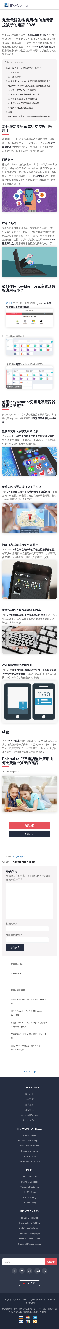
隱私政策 (29, 1104)
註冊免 (9, 303)
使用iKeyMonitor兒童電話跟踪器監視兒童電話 (29, 85)
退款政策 (29, 1099)
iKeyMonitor (19, 856)
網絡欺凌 (14, 72)
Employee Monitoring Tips (29, 1140)
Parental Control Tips (29, 1146)
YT (30, 1271)
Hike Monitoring (29, 1192)
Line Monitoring (29, 1203)
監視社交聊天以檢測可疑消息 (23, 89)
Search (51, 1261)
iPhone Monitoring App (29, 1233)
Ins (45, 1271)
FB (14, 1271)
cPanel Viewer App (29, 1218)
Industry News (29, 1156)
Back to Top (29, 1071)
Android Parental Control (29, 1239)
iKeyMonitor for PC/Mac (29, 1223)
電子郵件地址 (14, 934)
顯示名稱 (11, 923)
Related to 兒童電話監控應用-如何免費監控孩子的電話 (30, 116)
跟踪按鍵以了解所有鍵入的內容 (24, 103)
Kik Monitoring (29, 1197)
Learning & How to (29, 1151)
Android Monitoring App (29, 1228)
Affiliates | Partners (29, 1115)
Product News (29, 1135)
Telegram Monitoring (29, 1187)
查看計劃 (29, 834)
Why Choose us (29, 1176)
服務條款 (29, 1110)
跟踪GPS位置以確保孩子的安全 (25, 94)
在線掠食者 (15, 76)
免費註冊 (29, 825)
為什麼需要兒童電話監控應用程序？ (24, 67)
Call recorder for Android (29, 1161)
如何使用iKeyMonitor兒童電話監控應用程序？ (29, 81)
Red (37, 1271)
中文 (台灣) (30, 1283)
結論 (10, 111)
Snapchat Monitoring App (29, 1244)
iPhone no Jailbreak (29, 1182)
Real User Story (29, 1120)
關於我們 (29, 1094)
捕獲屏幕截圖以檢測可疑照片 (23, 98)
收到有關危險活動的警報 (21, 107)
